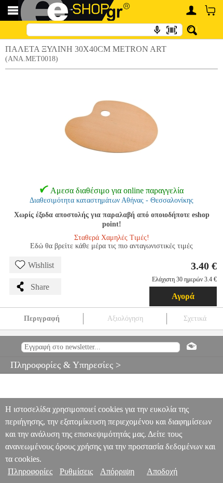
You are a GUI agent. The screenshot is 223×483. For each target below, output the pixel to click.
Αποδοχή (162, 471)
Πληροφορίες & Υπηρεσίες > (60, 365)
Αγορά (183, 296)
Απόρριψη (117, 471)
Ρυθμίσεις (76, 471)
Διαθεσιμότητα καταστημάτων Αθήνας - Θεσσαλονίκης (111, 200)
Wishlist (41, 265)
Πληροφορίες (30, 471)
